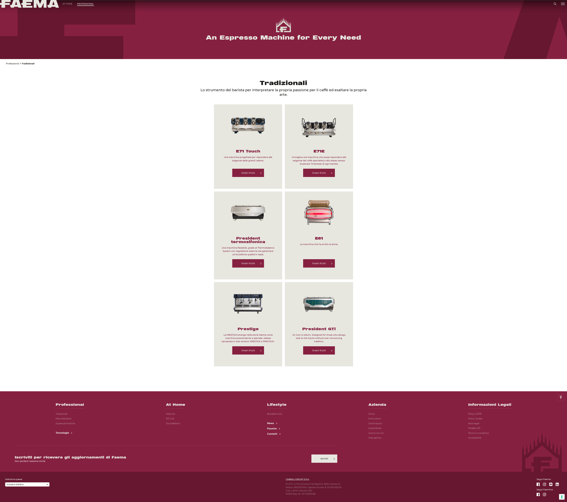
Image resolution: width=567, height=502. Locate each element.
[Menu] (563, 4)
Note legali (473, 423)
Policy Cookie (475, 418)
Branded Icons (274, 414)
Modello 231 (474, 428)
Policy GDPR (475, 414)
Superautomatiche (65, 423)
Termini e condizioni (478, 433)
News (271, 423)
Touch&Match (173, 423)
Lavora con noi (376, 433)
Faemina (170, 414)
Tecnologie (63, 432)
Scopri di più (248, 173)
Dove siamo (374, 418)
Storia (371, 414)
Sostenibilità (374, 428)
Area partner (374, 437)
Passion (272, 428)
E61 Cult (170, 418)
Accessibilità (474, 437)
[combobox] (27, 484)
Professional (85, 4)
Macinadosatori (64, 418)
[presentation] (283, 251)
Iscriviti (324, 458)
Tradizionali (61, 414)
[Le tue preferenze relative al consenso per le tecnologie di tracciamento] (562, 497)
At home (67, 4)
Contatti (272, 433)
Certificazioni (375, 423)
